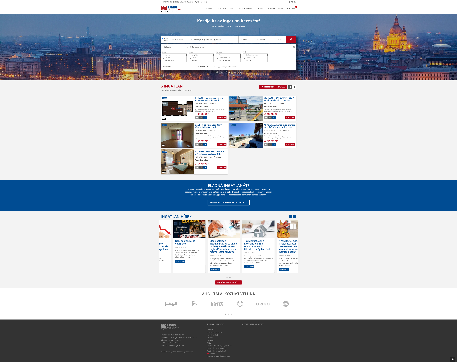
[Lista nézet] (294, 87)
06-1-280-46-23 (201, 2)
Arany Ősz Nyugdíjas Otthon (218, 356)
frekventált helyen (269, 136)
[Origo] (263, 304)
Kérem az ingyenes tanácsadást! (228, 202)
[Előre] (294, 216)
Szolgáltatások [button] (246, 8)
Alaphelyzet (235, 72)
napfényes (279, 136)
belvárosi (212, 111)
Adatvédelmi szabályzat (216, 351)
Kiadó (166, 41)
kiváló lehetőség (276, 111)
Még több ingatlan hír (227, 282)
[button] (294, 47)
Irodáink (291, 8)
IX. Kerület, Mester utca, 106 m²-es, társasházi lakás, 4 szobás (209, 99)
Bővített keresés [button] (222, 72)
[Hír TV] (217, 304)
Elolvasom (167, 261)
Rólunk (271, 8)
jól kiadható (199, 109)
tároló (289, 138)
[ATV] (285, 304)
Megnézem (222, 117)
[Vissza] (290, 216)
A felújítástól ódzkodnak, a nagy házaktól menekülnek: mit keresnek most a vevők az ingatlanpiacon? (280, 246)
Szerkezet (219, 52)
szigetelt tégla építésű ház (279, 138)
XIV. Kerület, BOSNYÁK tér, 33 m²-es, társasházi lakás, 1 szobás (279, 99)
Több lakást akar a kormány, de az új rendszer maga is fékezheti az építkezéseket (245, 245)
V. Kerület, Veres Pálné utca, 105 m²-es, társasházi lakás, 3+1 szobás (209, 153)
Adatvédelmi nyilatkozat (216, 348)
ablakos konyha (208, 138)
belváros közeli (203, 111)
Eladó (166, 38)
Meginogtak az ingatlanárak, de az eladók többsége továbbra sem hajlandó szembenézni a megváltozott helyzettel (211, 246)
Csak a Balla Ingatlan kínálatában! (205, 136)
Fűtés (244, 52)
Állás (280, 8)
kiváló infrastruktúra (283, 109)
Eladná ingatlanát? (225, 8)
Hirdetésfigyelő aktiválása (274, 87)
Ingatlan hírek (176, 216)
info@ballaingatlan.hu (183, 2)
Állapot (191, 52)
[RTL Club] (171, 304)
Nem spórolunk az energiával (172, 242)
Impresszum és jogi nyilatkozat (219, 345)
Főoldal (209, 8)
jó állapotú (285, 111)
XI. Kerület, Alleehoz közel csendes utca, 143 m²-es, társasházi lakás (279, 126)
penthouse (286, 136)
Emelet (164, 52)
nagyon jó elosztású (270, 109)
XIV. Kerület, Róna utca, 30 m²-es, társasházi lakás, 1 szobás (210, 126)
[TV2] (194, 304)
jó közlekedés (215, 109)
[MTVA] (240, 304)
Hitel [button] (260, 8)
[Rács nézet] (290, 87)
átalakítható (207, 109)
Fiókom (292, 2)
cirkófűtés (267, 138)
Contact (213, 353)
